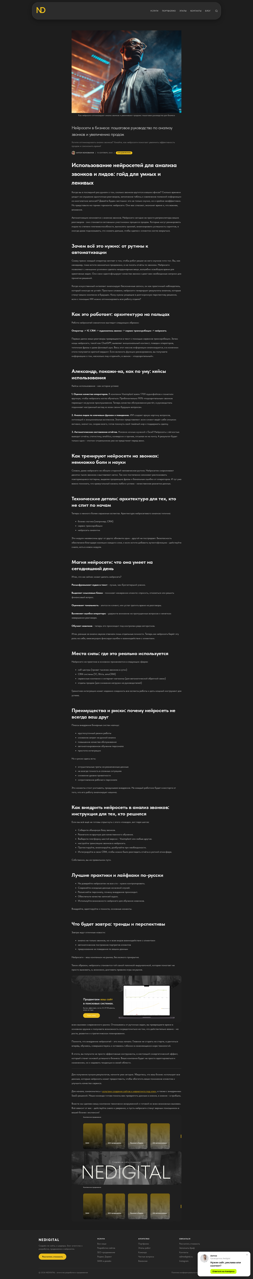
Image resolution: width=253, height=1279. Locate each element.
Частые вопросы (146, 1256)
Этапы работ (144, 1248)
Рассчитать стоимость (52, 1256)
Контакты (195, 11)
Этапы (183, 11)
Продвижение (124, 153)
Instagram (184, 1261)
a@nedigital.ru (186, 1256)
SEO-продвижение (106, 1252)
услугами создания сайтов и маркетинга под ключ (129, 1091)
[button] (224, 1264)
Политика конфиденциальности (184, 1272)
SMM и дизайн (104, 1261)
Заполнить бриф (187, 1248)
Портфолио (169, 11)
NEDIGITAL (49, 1240)
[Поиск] (216, 11)
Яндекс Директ (104, 1256)
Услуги (154, 11)
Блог (208, 11)
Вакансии (142, 1261)
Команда (142, 1252)
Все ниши (101, 1243)
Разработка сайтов (106, 1248)
